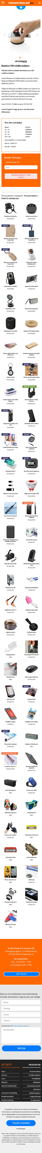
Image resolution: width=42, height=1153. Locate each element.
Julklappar (37, 1082)
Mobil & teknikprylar (10, 198)
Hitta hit (21, 974)
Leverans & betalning (9, 1093)
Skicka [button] (21, 1048)
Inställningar (21, 1128)
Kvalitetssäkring (7, 1100)
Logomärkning (35, 1096)
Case (3, 1078)
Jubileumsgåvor (35, 1093)
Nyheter (4, 1082)
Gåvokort (37, 1089)
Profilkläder (36, 1078)
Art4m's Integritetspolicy (20, 1026)
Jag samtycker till (15, 1026)
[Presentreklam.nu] (21, 2)
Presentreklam (30, 196)
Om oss (4, 1075)
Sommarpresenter (34, 1086)
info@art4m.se (27, 954)
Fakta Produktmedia (9, 1086)
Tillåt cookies (21, 1123)
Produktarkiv (36, 1100)
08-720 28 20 (14, 954)
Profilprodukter (35, 1075)
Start (3, 1071)
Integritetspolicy (7, 1096)
